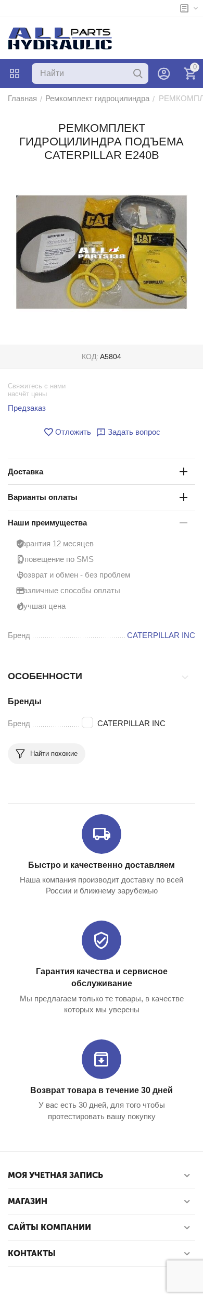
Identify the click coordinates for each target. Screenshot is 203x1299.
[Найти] (138, 73)
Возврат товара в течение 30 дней (101, 1090)
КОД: (90, 356)
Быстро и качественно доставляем (101, 865)
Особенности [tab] (45, 676)
